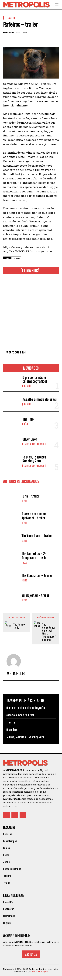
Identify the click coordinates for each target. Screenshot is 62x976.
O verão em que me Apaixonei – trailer (34, 516)
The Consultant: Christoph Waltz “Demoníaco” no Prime (49, 632)
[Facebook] (6, 40)
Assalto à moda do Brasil (39, 399)
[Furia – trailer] (11, 498)
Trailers (11, 18)
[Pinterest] (21, 40)
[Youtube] (23, 815)
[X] (13, 40)
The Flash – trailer (19, 626)
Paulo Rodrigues (40, 971)
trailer (16, 258)
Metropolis (8, 32)
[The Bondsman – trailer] (11, 577)
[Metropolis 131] (31, 313)
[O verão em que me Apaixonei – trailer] (11, 518)
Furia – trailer (30, 496)
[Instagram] (14, 815)
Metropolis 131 (16, 352)
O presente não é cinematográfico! (34, 379)
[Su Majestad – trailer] (11, 597)
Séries (27, 424)
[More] (35, 40)
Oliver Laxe (29, 439)
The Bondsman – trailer (36, 575)
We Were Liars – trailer (36, 536)
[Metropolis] (14, 661)
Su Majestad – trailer (35, 595)
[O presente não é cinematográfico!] (11, 381)
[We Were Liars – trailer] (11, 538)
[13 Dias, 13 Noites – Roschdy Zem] (11, 461)
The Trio (28, 419)
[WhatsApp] (28, 40)
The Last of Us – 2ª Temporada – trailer (34, 555)
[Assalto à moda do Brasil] (11, 401)
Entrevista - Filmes (34, 444)
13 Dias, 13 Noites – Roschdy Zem (35, 459)
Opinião (27, 386)
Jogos (24, 562)
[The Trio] (11, 421)
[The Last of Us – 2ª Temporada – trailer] (11, 558)
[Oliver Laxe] (11, 441)
